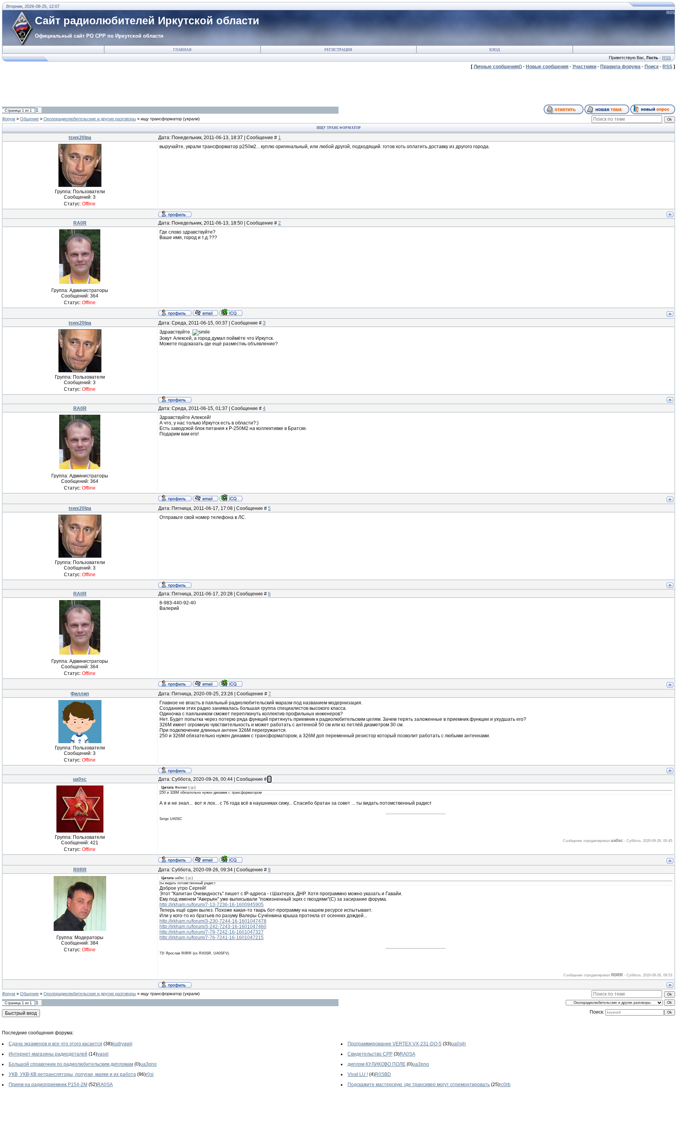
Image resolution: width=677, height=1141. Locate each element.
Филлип (80, 694)
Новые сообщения (547, 66)
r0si (150, 1074)
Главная (182, 49)
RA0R (80, 223)
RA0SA (407, 1054)
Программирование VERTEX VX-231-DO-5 (395, 1044)
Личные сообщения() (498, 66)
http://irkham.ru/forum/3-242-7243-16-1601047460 (212, 926)
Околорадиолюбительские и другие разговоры (89, 118)
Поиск (651, 66)
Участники (584, 66)
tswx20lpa (80, 137)
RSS (666, 57)
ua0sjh (458, 1044)
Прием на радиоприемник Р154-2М (48, 1084)
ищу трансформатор (161, 118)
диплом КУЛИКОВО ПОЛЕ (376, 1064)
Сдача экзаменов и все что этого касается (55, 1044)
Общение (29, 118)
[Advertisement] (144, 87)
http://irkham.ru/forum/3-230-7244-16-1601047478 (212, 921)
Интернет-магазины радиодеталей (48, 1054)
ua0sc (80, 779)
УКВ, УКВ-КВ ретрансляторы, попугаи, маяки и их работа (72, 1074)
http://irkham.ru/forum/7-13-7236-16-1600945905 (211, 904)
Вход (494, 49)
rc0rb (505, 1084)
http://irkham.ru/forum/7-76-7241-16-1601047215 (211, 937)
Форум (8, 118)
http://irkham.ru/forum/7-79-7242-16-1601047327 (211, 932)
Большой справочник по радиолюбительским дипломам (71, 1064)
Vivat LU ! (358, 1074)
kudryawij (122, 1044)
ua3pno (148, 1064)
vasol (103, 1054)
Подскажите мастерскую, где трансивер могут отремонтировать (419, 1084)
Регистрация (338, 49)
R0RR (80, 870)
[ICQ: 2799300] (231, 859)
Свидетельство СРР (370, 1054)
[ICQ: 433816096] (231, 312)
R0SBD (383, 1074)
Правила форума (620, 66)
